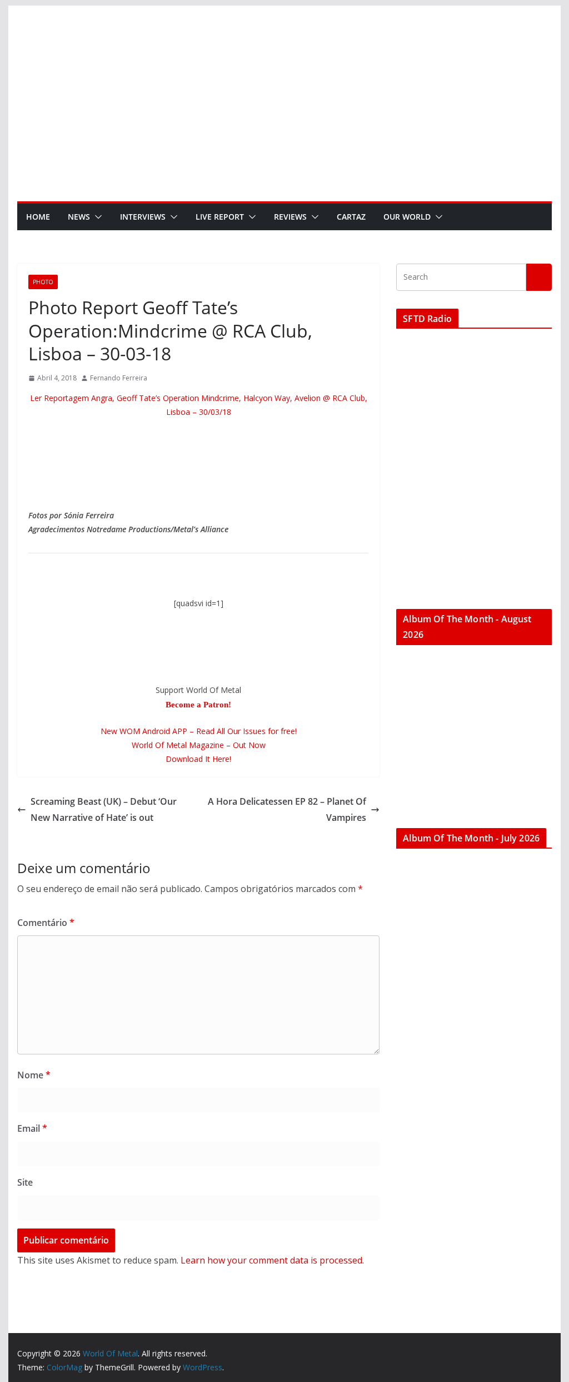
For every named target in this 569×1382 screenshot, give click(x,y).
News (79, 216)
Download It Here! (198, 759)
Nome (34, 1075)
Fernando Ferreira (118, 378)
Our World (407, 216)
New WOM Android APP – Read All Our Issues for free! (199, 731)
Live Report (220, 216)
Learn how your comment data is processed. (272, 1260)
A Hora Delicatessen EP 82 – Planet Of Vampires (287, 809)
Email (32, 1128)
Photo (43, 282)
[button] (96, 217)
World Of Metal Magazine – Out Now (199, 745)
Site (25, 1182)
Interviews (143, 216)
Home (38, 216)
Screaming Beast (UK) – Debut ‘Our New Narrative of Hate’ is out (104, 809)
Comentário (45, 923)
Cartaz (351, 216)
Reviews (290, 216)
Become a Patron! (198, 704)
